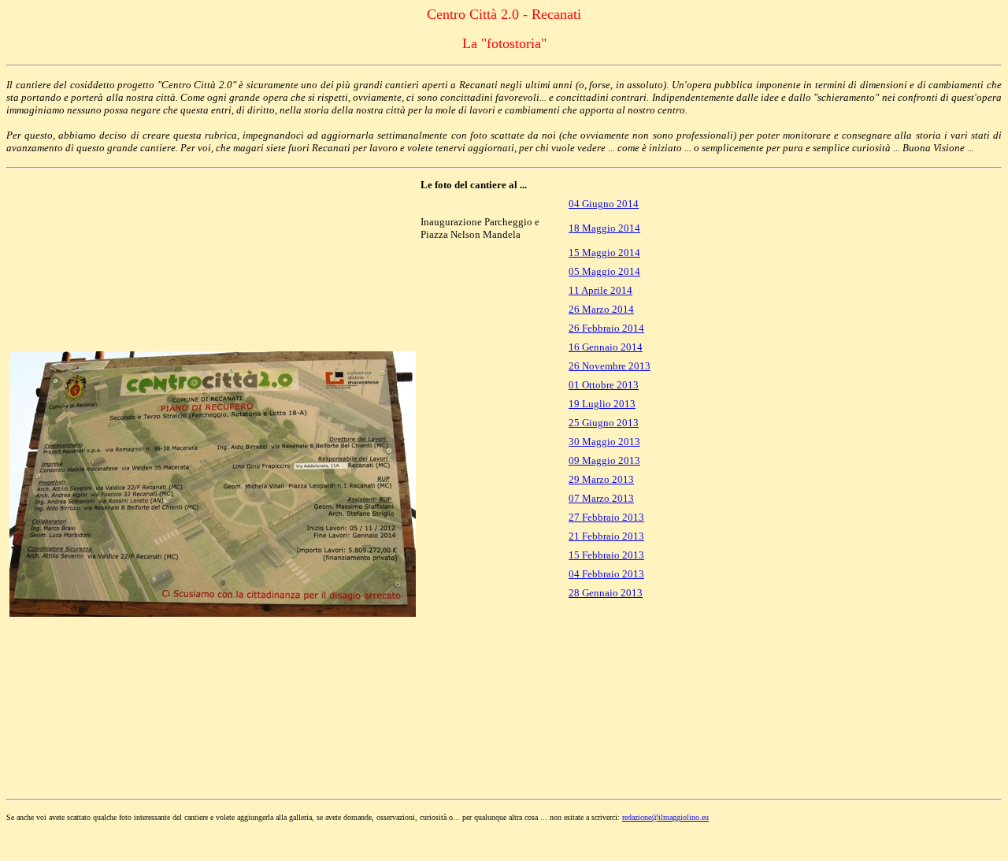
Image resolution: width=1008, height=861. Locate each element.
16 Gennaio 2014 (606, 347)
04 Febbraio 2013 (606, 574)
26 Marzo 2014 (601, 309)
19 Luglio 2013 (602, 404)
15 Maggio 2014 (604, 252)
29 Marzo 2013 (601, 479)
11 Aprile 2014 (600, 290)
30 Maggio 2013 (604, 441)
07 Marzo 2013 (601, 498)
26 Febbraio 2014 (606, 328)
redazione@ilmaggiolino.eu (665, 817)
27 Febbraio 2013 (606, 517)
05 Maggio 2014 (604, 271)
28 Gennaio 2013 (606, 593)
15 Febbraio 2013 (606, 555)
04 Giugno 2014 (604, 204)
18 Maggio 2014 (604, 228)
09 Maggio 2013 (604, 460)
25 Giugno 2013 (604, 423)
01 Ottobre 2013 (604, 385)
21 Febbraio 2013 (606, 536)
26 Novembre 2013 (609, 366)
